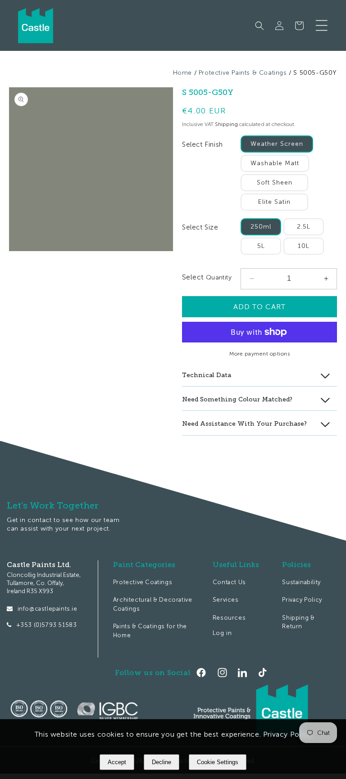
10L (304, 246)
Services (226, 599)
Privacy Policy (302, 599)
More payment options (259, 354)
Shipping (226, 124)
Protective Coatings (142, 582)
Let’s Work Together (53, 505)
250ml (260, 226)
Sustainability (301, 582)
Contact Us (229, 582)
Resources (229, 617)
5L (261, 246)
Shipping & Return (298, 622)
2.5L (303, 226)
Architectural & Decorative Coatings (152, 604)
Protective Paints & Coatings (243, 73)
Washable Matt (274, 163)
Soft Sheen (274, 182)
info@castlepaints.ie (47, 608)
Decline (161, 762)
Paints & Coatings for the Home (150, 631)
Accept (117, 762)
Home (182, 73)
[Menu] (322, 26)
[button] (259, 26)
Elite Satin (274, 202)
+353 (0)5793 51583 (46, 624)
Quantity (218, 277)
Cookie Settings (217, 762)
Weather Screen (276, 144)
